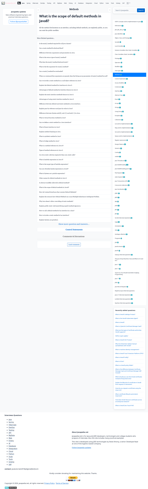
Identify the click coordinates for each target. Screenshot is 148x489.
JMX (116, 214)
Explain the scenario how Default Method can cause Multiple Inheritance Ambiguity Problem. (69, 197)
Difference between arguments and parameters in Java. (57, 53)
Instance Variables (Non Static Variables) (127, 50)
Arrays (117, 103)
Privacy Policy (49, 483)
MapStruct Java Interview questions (125, 291)
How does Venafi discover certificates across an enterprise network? (128, 400)
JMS (117, 210)
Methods (118, 75)
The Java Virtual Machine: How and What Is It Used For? (129, 259)
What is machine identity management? (127, 349)
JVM (116, 242)
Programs (118, 238)
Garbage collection (121, 234)
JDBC (117, 193)
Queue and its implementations (124, 136)
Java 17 (117, 278)
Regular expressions (121, 140)
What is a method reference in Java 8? (51, 146)
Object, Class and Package (123, 38)
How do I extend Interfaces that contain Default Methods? (58, 192)
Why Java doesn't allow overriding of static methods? (56, 201)
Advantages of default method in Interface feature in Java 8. (58, 90)
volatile (118, 156)
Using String (119, 111)
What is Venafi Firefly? (122, 357)
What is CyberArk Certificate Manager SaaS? (128, 326)
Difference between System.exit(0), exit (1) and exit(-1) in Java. (59, 113)
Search (141, 10)
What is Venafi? (120, 322)
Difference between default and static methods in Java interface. (60, 104)
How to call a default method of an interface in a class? (56, 211)
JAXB (117, 205)
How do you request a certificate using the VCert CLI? (128, 389)
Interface (118, 91)
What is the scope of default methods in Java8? (54, 187)
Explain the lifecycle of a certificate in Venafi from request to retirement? (128, 383)
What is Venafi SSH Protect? (123, 340)
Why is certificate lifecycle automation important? (126, 395)
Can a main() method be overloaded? (51, 71)
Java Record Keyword (121, 287)
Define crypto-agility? (121, 336)
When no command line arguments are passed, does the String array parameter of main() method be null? (73, 76)
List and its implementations (123, 124)
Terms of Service (62, 483)
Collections (119, 120)
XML (117, 230)
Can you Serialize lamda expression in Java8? (53, 169)
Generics (118, 148)
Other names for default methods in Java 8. (53, 178)
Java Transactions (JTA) (122, 181)
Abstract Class (120, 95)
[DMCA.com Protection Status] (11, 487)
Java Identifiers (119, 34)
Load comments (74, 245)
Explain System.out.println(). (48, 220)
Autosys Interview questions (123, 255)
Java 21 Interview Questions (123, 295)
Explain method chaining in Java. (50, 132)
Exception (118, 115)
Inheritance (119, 25)
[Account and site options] (128, 3)
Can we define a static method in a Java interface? (55, 122)
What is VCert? (119, 361)
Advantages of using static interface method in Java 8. (56, 99)
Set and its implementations (123, 132)
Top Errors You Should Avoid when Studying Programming (127, 273)
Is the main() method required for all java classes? (55, 43)
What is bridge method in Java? (49, 141)
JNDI (117, 197)
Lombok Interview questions (123, 299)
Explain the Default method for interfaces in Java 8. (55, 85)
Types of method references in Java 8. (51, 150)
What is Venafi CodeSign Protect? (125, 314)
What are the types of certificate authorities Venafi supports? (128, 331)
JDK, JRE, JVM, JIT (120, 30)
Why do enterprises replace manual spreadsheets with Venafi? (126, 344)
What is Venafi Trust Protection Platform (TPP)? (129, 353)
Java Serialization (120, 189)
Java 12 (117, 268)
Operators (118, 62)
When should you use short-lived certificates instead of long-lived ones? (128, 377)
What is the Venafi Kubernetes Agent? (126, 318)
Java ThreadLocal (120, 160)
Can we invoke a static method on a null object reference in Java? (60, 81)
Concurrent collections (122, 185)
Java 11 (118, 264)
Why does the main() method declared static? (53, 62)
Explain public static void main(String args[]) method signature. (60, 206)
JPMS (117, 282)
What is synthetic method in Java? (50, 136)
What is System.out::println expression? (52, 173)
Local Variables (120, 46)
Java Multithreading (121, 165)
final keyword (119, 173)
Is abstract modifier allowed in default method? (54, 183)
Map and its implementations (124, 128)
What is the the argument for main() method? (54, 67)
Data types (119, 71)
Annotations (119, 226)
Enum (117, 99)
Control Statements (74, 229)
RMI (116, 201)
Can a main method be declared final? (51, 48)
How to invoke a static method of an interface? (54, 215)
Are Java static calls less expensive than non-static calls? (57, 155)
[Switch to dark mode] (19, 3)
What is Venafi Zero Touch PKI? (124, 405)
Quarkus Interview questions (124, 303)
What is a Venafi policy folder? (124, 365)
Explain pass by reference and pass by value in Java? (56, 108)
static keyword (120, 177)
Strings (118, 107)
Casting (117, 152)
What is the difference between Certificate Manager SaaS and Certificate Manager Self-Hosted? (128, 371)
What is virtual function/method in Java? (52, 118)
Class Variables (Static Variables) (125, 54)
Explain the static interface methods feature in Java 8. (56, 94)
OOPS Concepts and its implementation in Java (128, 21)
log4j (117, 222)
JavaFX (117, 250)
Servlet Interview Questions (123, 218)
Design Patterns (120, 144)
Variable (118, 42)
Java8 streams (120, 246)
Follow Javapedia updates (81, 447)
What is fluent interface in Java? (49, 127)
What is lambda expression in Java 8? (51, 159)
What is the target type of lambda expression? (53, 164)
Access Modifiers (120, 83)
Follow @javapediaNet (18, 21)
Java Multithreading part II (123, 169)
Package (118, 58)
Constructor (119, 87)
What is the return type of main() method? (52, 57)
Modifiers (118, 66)
